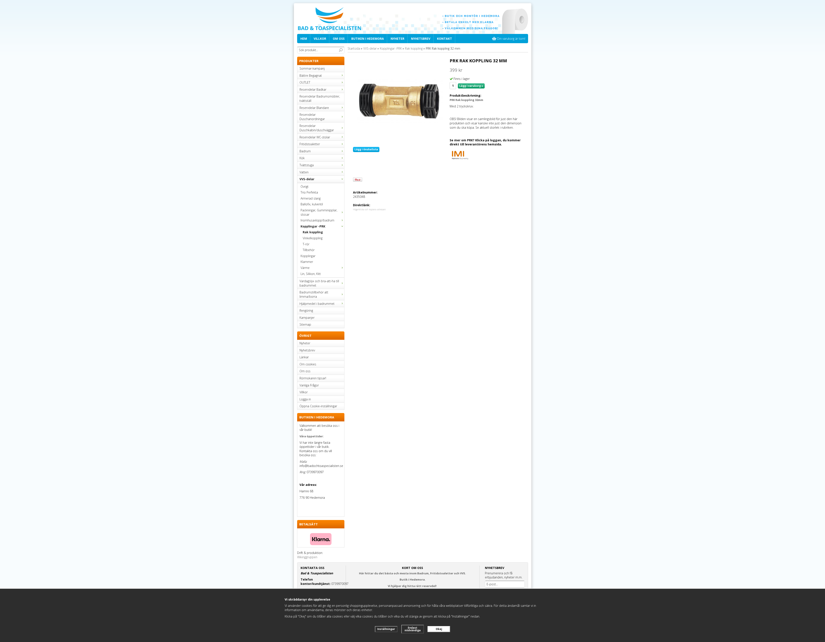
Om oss (339, 39)
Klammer (307, 262)
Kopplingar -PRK (313, 226)
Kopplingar (308, 256)
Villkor (320, 39)
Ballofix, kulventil (312, 204)
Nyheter (397, 39)
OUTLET (304, 82)
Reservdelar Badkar (312, 89)
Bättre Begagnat (310, 75)
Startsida (354, 48)
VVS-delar (306, 179)
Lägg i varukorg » (471, 86)
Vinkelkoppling (312, 238)
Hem (303, 39)
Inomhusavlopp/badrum (317, 220)
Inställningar (386, 629)
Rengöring (306, 310)
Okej (439, 629)
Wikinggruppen (307, 557)
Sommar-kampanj (312, 68)
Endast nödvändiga (413, 629)
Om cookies (307, 364)
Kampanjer (307, 318)
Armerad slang (311, 198)
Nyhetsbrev (420, 39)
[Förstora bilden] (400, 101)
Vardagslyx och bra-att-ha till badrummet (319, 283)
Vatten (304, 172)
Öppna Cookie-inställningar (318, 406)
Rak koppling (313, 232)
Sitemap (305, 324)
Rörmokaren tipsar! (312, 378)
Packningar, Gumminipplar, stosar (319, 212)
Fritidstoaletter (309, 144)
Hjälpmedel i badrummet (317, 304)
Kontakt (444, 39)
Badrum (305, 151)
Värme (305, 268)
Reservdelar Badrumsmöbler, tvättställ (319, 98)
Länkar (304, 357)
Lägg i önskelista (366, 149)
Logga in (305, 399)
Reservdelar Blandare (314, 108)
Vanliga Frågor (309, 385)
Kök (302, 158)
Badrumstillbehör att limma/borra (313, 294)
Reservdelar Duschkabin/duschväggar (316, 128)
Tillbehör (309, 250)
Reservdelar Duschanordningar (312, 117)
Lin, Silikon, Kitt (311, 274)
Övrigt (305, 187)
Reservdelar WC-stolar (314, 137)
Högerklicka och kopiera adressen (369, 209)
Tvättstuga (306, 165)
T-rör (306, 244)
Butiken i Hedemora (367, 39)
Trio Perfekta (309, 192)
